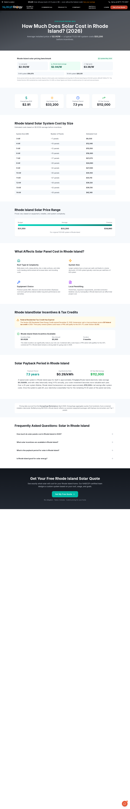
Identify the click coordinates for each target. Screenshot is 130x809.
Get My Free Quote (63, 494)
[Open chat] (125, 804)
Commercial (47, 7)
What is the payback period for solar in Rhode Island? (38, 450)
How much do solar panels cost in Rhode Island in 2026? (39, 434)
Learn (106, 7)
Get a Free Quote (119, 7)
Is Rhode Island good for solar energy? (32, 458)
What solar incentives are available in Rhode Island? (37, 442)
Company (76, 7)
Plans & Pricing (30, 7)
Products (62, 7)
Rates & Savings (92, 7)
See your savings (89, 2)
